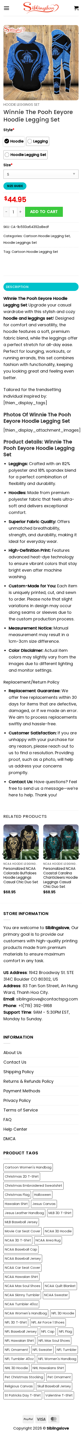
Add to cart (44, 211)
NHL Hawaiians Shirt (48, 1368)
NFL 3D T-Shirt (16, 1322)
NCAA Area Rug (48, 1240)
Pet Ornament (59, 1377)
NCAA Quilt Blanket (60, 1286)
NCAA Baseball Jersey (23, 1258)
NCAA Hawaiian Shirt (21, 1276)
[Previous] (3, 863)
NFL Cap (47, 1331)
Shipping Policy (18, 1072)
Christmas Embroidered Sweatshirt (33, 1185)
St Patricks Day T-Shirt (23, 1395)
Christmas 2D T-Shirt (22, 1176)
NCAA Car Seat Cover (22, 1267)
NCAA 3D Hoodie (58, 1231)
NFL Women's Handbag (57, 1359)
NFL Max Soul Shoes (54, 1340)
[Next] (78, 863)
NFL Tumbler (67, 1349)
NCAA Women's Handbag (26, 1313)
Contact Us (14, 1062)
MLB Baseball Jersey (21, 1222)
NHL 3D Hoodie (16, 1368)
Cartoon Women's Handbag (28, 1167)
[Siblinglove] (41, 8)
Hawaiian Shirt (16, 1204)
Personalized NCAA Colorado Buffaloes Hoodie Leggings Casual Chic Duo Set (20, 875)
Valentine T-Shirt (59, 1395)
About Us (12, 1052)
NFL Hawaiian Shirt (19, 1340)
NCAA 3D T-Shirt (18, 1240)
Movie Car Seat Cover (22, 1231)
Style (8, 129)
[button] (6, 8)
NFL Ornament (16, 1349)
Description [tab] (17, 287)
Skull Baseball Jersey (54, 1386)
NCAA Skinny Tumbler (22, 1295)
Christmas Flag (17, 1194)
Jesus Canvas (44, 1204)
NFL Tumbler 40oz (19, 1359)
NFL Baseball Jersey (21, 1331)
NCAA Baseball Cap (21, 1249)
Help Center (15, 1129)
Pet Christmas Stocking (24, 1377)
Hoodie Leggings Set (21, 104)
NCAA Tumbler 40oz (21, 1304)
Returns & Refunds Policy (28, 1081)
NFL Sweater (42, 1349)
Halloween (42, 1194)
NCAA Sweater (56, 1295)
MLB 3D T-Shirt (60, 1213)
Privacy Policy (17, 1100)
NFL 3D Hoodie (62, 1313)
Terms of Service (20, 1110)
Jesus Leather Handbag (24, 1213)
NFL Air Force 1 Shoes (47, 1322)
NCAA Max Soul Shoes (22, 1286)
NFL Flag (65, 1331)
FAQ (7, 1119)
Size (8, 165)
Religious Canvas (19, 1386)
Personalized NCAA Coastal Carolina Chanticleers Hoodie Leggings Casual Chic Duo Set (60, 877)
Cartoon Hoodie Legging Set (46, 236)
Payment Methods (21, 1091)
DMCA (9, 1139)
